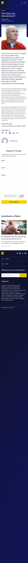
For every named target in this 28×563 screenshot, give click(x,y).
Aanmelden (23, 275)
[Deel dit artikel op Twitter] (6, 133)
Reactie (3, 175)
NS (15, 125)
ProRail (23, 125)
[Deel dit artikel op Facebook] (10, 133)
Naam (3, 160)
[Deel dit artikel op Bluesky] (2, 133)
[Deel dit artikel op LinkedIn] (13, 133)
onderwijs (18, 125)
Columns (3, 125)
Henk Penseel (10, 125)
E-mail (3, 167)
